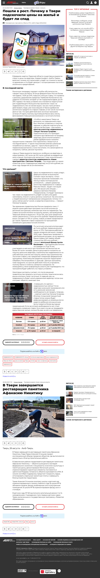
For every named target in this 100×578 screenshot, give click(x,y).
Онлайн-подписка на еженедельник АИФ (70, 540)
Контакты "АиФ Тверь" (22, 542)
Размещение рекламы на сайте (41, 542)
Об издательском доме (23, 540)
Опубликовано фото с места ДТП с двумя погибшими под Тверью (81, 45)
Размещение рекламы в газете (62, 542)
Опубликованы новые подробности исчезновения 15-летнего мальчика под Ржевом (82, 14)
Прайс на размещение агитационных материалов (32, 544)
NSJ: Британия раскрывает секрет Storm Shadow (84, 405)
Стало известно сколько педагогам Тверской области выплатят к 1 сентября (81, 37)
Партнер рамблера (33, 570)
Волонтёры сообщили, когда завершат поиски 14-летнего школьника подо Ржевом (81, 22)
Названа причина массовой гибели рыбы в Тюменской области (84, 82)
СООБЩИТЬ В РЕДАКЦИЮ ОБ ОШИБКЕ (60, 544)
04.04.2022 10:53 (7, 8)
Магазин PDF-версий (49, 540)
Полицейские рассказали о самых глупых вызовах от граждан (84, 76)
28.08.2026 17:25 (7, 382)
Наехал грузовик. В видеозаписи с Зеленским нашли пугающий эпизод (85, 393)
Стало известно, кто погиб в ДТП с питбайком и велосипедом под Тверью (81, 30)
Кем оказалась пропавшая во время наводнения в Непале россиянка (85, 386)
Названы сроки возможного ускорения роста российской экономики (83, 64)
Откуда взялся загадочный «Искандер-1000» (82, 399)
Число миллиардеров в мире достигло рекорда (83, 412)
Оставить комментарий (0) (50, 342)
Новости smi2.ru (9, 376)
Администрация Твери (10, 438)
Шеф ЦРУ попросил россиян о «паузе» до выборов (83, 57)
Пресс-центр (37, 540)
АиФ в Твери (20, 67)
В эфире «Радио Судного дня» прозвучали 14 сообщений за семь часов (84, 70)
